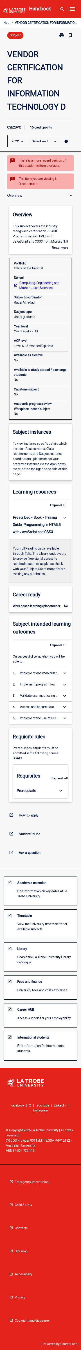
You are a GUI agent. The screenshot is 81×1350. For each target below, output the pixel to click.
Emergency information (32, 1182)
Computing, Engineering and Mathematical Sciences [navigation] (39, 285)
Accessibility (23, 1274)
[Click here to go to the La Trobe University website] (14, 11)
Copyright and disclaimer (32, 1320)
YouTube (42, 1105)
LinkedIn (60, 1105)
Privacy (20, 1297)
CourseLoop (68, 1344)
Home (7, 23)
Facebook (17, 1105)
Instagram (40, 1110)
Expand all (58, 505)
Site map (21, 1251)
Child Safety (23, 1205)
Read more (60, 248)
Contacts (21, 1228)
